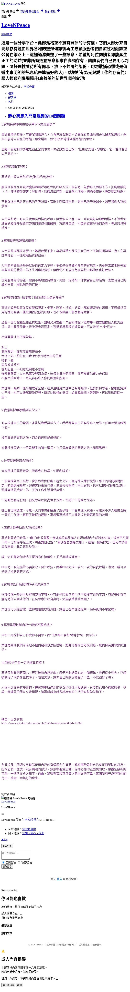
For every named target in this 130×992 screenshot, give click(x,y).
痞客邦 (29, 819)
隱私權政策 (84, 944)
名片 (11, 101)
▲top (4, 839)
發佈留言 (7, 866)
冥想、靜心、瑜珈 (33, 833)
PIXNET (40, 944)
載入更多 (7, 846)
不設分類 (29, 86)
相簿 (11, 93)
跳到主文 (6, 34)
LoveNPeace (15, 25)
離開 (19, 985)
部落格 (12, 97)
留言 (36, 819)
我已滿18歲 (8, 985)
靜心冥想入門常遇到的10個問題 (36, 116)
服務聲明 (97, 944)
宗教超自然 (29, 829)
